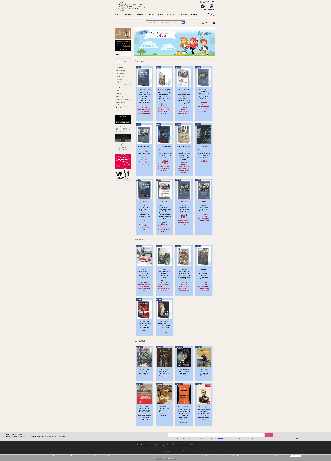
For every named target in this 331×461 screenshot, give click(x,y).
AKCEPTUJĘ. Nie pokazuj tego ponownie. (165, 458)
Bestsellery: (140, 239)
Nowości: (139, 61)
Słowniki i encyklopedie (123, 85)
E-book (118, 111)
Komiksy (194, 14)
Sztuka (118, 93)
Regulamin (167, 444)
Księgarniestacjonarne (212, 14)
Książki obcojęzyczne (122, 99)
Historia (118, 67)
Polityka (118, 79)
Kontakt (192, 444)
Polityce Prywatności (295, 456)
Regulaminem (220, 438)
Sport (117, 90)
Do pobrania (123, 49)
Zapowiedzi (141, 14)
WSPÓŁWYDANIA (123, 116)
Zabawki (118, 108)
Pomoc (188, 444)
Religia (118, 82)
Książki (151, 14)
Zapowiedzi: (140, 341)
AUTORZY (123, 119)
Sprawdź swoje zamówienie (144, 444)
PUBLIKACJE (123, 123)
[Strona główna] (122, 6)
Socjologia (119, 88)
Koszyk (153, 444)
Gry (202, 14)
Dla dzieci (119, 96)
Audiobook (170, 14)
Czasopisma (183, 14)
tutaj (297, 438)
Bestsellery (129, 14)
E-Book (160, 14)
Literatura (119, 73)
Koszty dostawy (160, 444)
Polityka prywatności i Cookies (178, 444)
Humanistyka (120, 70)
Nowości (118, 14)
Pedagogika (119, 76)
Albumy (118, 57)
